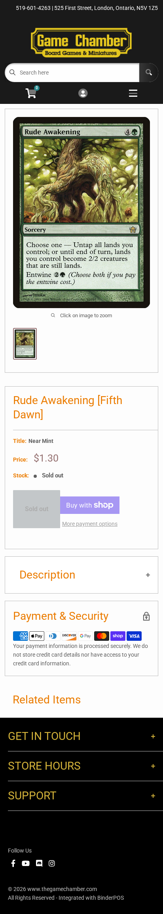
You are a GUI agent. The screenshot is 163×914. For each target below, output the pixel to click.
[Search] (148, 72)
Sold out (36, 509)
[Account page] (82, 93)
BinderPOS (110, 898)
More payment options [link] (90, 524)
